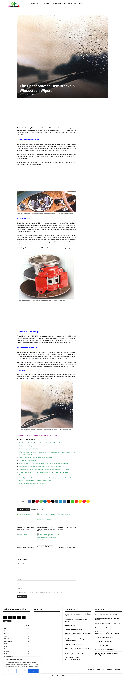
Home (18, 13)
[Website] (109, 5)
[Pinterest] (114, 2)
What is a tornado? (70, 625)
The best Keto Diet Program (27, 460)
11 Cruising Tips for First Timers (74, 644)
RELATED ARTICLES (23, 509)
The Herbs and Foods (101, 645)
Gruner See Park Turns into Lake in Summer (107, 624)
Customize (11, 671)
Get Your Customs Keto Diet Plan (29, 449)
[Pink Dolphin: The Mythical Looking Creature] (67, 539)
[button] (85, 3)
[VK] (64, 501)
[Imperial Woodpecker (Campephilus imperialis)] (67, 519)
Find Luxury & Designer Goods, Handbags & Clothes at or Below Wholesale (41, 466)
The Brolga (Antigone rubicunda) (104, 637)
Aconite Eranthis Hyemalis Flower (104, 649)
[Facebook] (100, 2)
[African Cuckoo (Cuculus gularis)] (26, 539)
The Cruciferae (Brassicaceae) (103, 641)
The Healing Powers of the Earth (74, 654)
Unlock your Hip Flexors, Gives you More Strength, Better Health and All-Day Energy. (44, 469)
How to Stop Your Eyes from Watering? (106, 614)
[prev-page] (18, 552)
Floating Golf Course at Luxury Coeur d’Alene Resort (78, 614)
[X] (106, 5)
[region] (22, 666)
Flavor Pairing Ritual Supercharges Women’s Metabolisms (36, 457)
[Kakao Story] (80, 501)
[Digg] (68, 501)
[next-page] (21, 552)
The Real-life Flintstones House (73, 629)
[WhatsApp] (41, 501)
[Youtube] (112, 5)
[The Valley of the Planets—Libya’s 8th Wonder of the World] (26, 519)
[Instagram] (106, 2)
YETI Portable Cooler (101, 628)
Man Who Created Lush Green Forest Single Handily (107, 619)
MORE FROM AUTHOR (37, 509)
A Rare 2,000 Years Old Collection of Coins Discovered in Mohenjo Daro (77, 658)
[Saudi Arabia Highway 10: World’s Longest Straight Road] (46, 538)
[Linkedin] (108, 2)
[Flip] (76, 501)
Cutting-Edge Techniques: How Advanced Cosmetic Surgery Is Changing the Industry (107, 632)
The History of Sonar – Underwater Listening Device (41, 435)
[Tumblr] (56, 501)
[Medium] (111, 2)
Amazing (24, 13)
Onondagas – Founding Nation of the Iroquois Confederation (78, 634)
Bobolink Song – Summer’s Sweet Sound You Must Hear (77, 620)
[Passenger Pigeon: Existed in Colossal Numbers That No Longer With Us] (46, 519)
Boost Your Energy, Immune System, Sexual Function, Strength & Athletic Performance (45, 463)
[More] (92, 501)
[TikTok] (103, 5)
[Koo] (88, 501)
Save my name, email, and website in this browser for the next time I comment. (41, 592)
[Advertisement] (46, 113)
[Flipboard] (103, 2)
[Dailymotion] (97, 2)
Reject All (22, 671)
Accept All (33, 671)
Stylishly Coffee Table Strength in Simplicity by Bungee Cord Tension (78, 649)
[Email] (53, 501)
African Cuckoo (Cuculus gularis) (25, 547)
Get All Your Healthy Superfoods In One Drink (32, 483)
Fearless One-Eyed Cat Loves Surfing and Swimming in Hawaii (106, 654)
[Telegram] (60, 501)
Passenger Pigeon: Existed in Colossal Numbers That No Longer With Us (46, 529)
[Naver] (72, 501)
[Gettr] (84, 501)
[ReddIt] (49, 501)
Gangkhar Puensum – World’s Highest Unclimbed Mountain (75, 639)
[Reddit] (117, 2)
